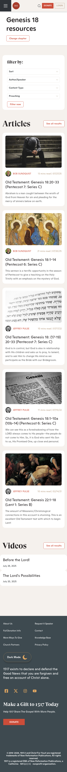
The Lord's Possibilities (21, 575)
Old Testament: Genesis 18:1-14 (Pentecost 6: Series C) (30, 262)
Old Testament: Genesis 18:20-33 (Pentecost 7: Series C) (32, 184)
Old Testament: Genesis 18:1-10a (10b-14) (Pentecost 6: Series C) (31, 420)
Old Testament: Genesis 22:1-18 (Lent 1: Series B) (30, 502)
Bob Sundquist (22, 173)
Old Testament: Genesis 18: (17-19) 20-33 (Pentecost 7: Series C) (33, 339)
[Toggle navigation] (5, 5)
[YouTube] (35, 691)
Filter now (15, 104)
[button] (39, 5)
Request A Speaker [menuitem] (44, 623)
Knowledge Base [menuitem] (43, 637)
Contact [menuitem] (39, 630)
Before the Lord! (16, 560)
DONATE (48, 5)
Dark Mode (14, 657)
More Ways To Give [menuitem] (12, 637)
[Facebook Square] (6, 691)
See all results (54, 123)
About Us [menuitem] (7, 623)
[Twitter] (16, 691)
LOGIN (59, 5)
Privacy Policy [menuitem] (41, 644)
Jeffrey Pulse (21, 328)
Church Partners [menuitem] (11, 644)
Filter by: (15, 61)
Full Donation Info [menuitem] (12, 630)
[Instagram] (25, 691)
